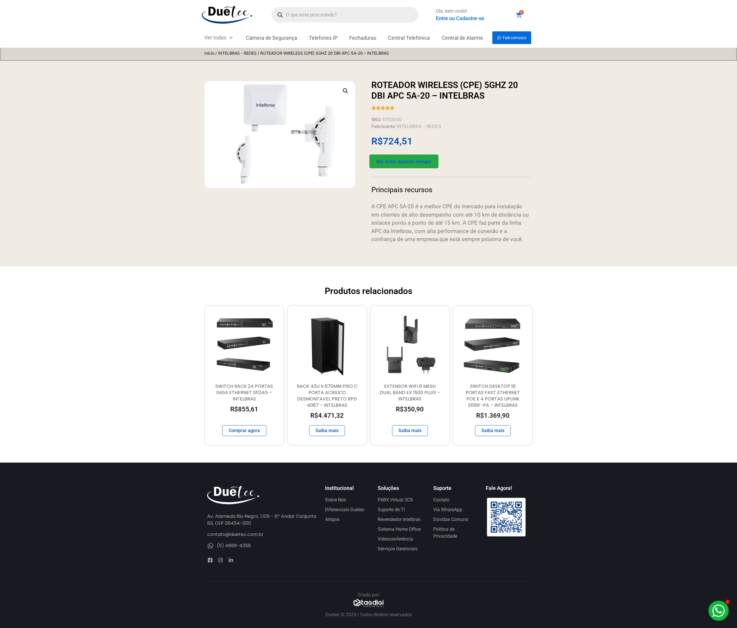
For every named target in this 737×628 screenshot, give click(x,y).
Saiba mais (327, 430)
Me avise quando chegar (404, 161)
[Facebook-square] (210, 560)
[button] (345, 91)
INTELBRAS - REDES (237, 53)
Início (209, 53)
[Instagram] (220, 560)
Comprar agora (244, 430)
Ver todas (215, 38)
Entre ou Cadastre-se (460, 18)
